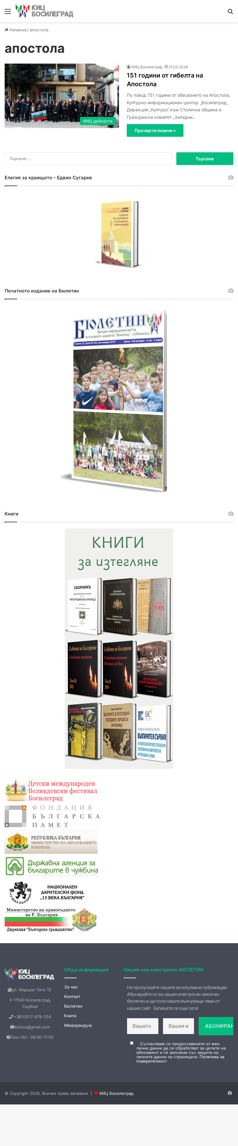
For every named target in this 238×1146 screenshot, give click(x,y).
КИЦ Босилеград (146, 67)
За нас (71, 986)
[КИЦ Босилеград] (44, 11)
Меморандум (78, 1025)
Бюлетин (73, 1006)
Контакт (72, 996)
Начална (17, 29)
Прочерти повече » (155, 130)
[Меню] (8, 13)
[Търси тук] (230, 13)
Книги (70, 1015)
